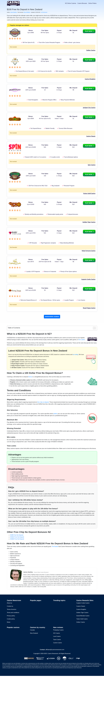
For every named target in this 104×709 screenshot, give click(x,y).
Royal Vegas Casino (89, 308)
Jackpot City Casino (89, 108)
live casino (82, 339)
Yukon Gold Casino (89, 193)
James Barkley (13, 12)
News (8, 622)
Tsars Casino (57, 639)
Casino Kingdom (90, 79)
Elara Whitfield (27, 12)
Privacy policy (11, 615)
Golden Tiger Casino (89, 222)
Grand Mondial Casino (82, 615)
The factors (55, 546)
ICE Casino (56, 633)
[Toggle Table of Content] (93, 328)
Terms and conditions (13, 612)
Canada (32, 630)
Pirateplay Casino (58, 630)
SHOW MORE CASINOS (52, 317)
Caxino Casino (57, 642)
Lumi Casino (57, 636)
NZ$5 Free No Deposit (16, 535)
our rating (75, 354)
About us (9, 603)
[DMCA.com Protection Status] (29, 658)
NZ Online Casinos (70, 3)
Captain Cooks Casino (88, 279)
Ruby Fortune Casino (88, 251)
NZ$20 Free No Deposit (17, 539)
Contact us (10, 606)
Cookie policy (11, 619)
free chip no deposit (43, 402)
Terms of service (11, 609)
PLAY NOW (88, 31)
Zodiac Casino (90, 50)
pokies (55, 413)
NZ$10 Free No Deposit (17, 537)
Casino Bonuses (82, 3)
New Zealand (34, 633)
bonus (30, 376)
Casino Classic (90, 136)
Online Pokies (92, 3)
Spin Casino (91, 165)
